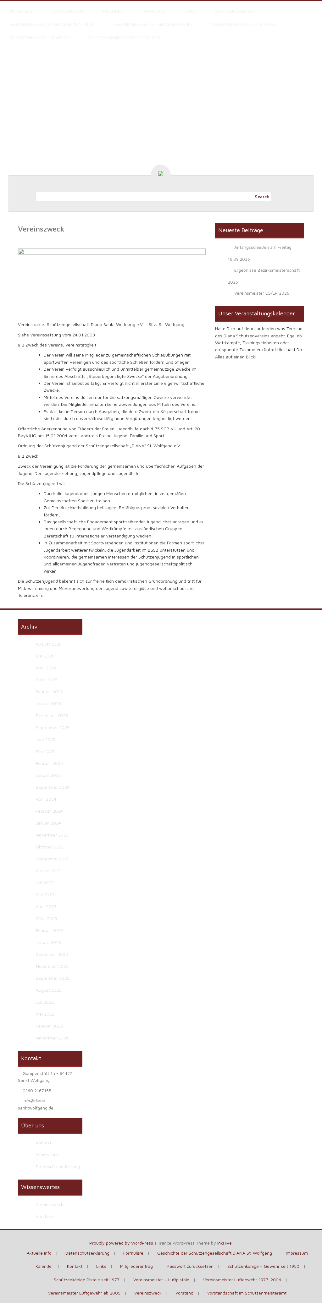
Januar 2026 (48, 703)
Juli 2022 (45, 1002)
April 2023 (46, 906)
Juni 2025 (45, 739)
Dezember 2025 (52, 715)
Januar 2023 (48, 942)
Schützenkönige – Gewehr (38, 37)
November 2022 (52, 966)
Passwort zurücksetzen (190, 1266)
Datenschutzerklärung (58, 1166)
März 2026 (46, 679)
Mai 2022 (45, 1014)
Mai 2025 (45, 751)
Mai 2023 (45, 894)
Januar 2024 (48, 823)
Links (190, 11)
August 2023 (49, 870)
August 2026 (49, 643)
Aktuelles (20, 11)
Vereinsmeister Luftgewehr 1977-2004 (52, 24)
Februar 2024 (49, 811)
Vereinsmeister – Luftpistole (244, 24)
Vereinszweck (49, 1204)
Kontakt (43, 1142)
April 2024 (46, 799)
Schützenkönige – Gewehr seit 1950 (263, 1266)
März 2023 (46, 918)
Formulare (154, 11)
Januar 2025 (48, 775)
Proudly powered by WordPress (121, 1243)
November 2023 (52, 834)
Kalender (112, 11)
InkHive (224, 1243)
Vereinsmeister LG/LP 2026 (261, 293)
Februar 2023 (49, 930)
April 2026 (46, 667)
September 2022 (52, 978)
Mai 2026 (45, 655)
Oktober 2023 (50, 846)
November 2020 (52, 1037)
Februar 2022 (49, 1025)
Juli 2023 (45, 882)
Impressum (47, 1154)
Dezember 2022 (52, 954)
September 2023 (52, 858)
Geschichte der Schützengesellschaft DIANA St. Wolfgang (214, 1253)
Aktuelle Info (39, 1253)
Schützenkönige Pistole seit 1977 (124, 37)
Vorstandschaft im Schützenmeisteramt (246, 1292)
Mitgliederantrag (235, 11)
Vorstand (45, 1216)
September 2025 (52, 727)
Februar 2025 (49, 763)
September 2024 (52, 787)
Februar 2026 (49, 691)
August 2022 (49, 990)
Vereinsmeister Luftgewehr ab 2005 (153, 24)
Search (262, 196)
